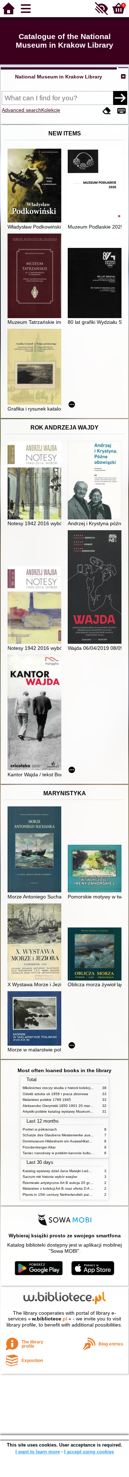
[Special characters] (121, 110)
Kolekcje (50, 110)
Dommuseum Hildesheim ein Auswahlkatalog (59, 1141)
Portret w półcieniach (40, 1129)
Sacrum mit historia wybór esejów (50, 1177)
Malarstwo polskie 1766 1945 (47, 1100)
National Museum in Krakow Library (58, 77)
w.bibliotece (49, 1319)
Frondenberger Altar (39, 1147)
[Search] (120, 98)
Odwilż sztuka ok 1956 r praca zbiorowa (55, 1094)
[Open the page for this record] (36, 186)
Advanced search (21, 110)
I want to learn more (37, 1451)
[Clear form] (107, 110)
